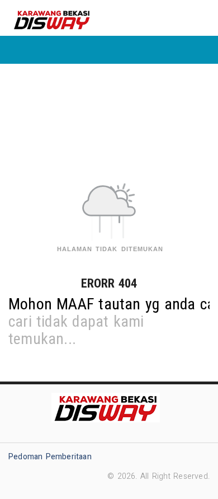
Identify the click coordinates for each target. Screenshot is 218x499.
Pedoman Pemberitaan (50, 457)
